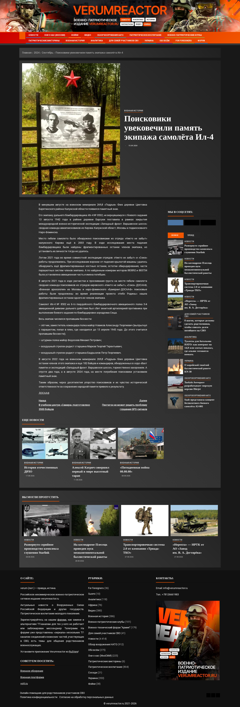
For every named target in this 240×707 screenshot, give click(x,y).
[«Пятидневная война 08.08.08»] (141, 443)
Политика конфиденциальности (38, 697)
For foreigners (184, 41)
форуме (61, 619)
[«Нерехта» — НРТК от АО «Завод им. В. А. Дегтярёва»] (175, 302)
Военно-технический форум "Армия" (109, 627)
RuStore (73, 651)
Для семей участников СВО (123, 41)
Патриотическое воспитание (145, 35)
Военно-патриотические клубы (185, 35)
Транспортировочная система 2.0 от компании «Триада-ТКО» (198, 287)
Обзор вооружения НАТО (110, 35)
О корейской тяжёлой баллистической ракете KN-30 (197, 368)
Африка (92, 605)
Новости (33, 35)
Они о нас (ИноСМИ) (54, 35)
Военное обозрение (31, 670)
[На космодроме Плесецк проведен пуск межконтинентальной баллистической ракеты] (175, 266)
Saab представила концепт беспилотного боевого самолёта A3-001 (199, 403)
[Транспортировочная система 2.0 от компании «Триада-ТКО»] (175, 285)
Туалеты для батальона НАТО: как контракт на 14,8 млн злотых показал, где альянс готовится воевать (198, 348)
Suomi (91, 593)
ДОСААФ (44, 392)
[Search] (218, 38)
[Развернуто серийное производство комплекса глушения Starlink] (175, 247)
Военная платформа (32, 677)
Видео (87, 35)
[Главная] (22, 36)
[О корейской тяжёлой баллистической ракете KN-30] (175, 366)
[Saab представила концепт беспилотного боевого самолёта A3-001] (175, 401)
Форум (201, 41)
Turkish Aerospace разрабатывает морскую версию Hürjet (198, 385)
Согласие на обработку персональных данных (86, 697)
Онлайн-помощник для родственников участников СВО (52, 692)
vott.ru (24, 683)
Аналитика (97, 41)
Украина (149, 41)
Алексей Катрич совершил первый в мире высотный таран (90, 471)
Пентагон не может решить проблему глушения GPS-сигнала (124, 404)
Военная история (75, 41)
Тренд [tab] (190, 235)
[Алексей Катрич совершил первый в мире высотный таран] (93, 443)
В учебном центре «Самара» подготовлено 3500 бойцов (64, 404)
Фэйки (74, 35)
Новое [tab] (174, 235)
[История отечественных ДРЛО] (45, 443)
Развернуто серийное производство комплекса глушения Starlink (198, 249)
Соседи (92, 672)
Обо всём (164, 41)
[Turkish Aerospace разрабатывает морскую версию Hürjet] (175, 383)
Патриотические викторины (44, 41)
